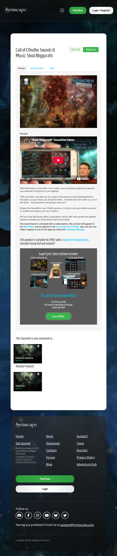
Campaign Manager (75, 229)
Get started (23, 443)
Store (49, 436)
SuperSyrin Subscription (75, 240)
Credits (51, 68)
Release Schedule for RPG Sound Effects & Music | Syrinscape (27, 451)
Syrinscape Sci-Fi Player (67, 226)
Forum (50, 457)
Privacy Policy (86, 457)
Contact (51, 450)
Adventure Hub (87, 464)
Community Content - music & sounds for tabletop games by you (26, 459)
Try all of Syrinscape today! (58, 295)
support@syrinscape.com (77, 525)
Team (80, 443)
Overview (21, 68)
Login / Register (101, 10)
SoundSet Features (37, 68)
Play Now (78, 10)
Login (45, 488)
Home (20, 436)
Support (82, 436)
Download (53, 443)
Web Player (29, 226)
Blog (49, 464)
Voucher (82, 450)
